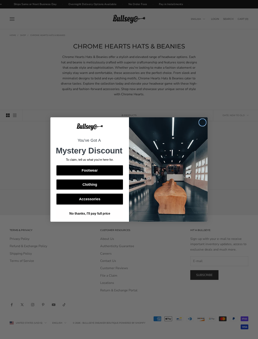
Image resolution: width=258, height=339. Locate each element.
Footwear (90, 170)
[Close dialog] (202, 122)
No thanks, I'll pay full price (89, 213)
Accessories (89, 199)
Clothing (89, 185)
